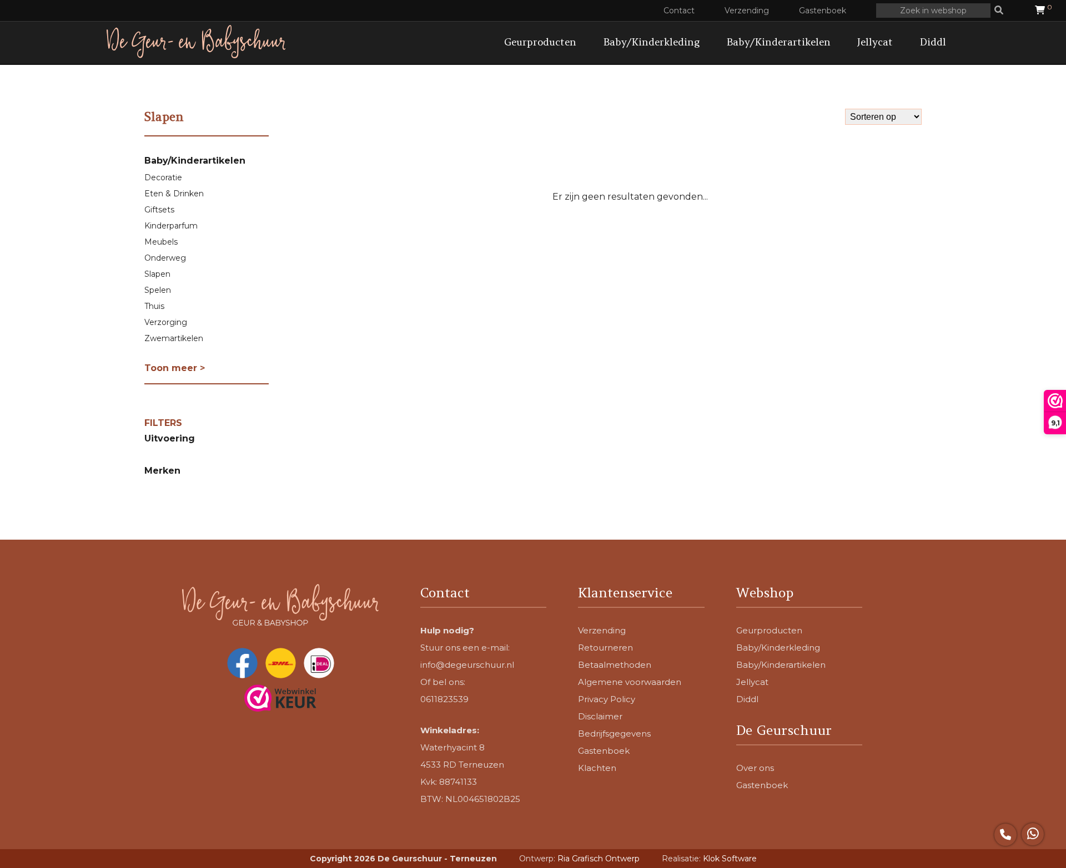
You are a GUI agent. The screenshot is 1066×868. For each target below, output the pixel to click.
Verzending (747, 11)
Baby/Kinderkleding (651, 41)
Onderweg (165, 258)
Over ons (755, 768)
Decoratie (163, 177)
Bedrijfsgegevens (614, 733)
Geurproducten (540, 41)
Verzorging (165, 322)
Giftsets (159, 210)
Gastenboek (822, 11)
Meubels (161, 242)
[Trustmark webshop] (280, 699)
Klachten (597, 768)
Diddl (932, 41)
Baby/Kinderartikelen (778, 41)
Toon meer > (174, 368)
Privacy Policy (606, 699)
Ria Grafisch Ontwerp (598, 859)
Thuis (154, 306)
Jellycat (875, 41)
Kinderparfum (171, 226)
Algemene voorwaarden (629, 682)
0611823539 (444, 699)
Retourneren (605, 647)
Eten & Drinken (174, 194)
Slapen (157, 274)
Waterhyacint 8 (452, 747)
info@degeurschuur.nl (467, 664)
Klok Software (730, 859)
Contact (679, 11)
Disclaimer (600, 716)
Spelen (157, 290)
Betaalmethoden (614, 664)
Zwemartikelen (173, 338)
